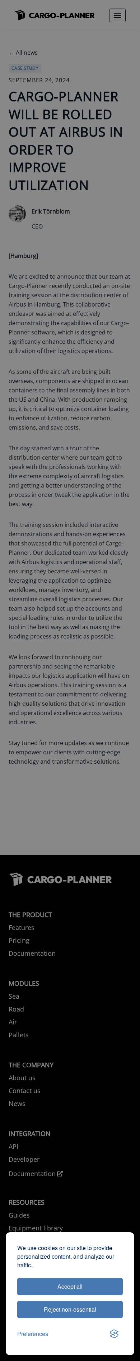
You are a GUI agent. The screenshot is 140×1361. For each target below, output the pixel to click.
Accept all (70, 1286)
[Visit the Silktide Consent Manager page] (114, 1333)
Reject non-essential (70, 1309)
